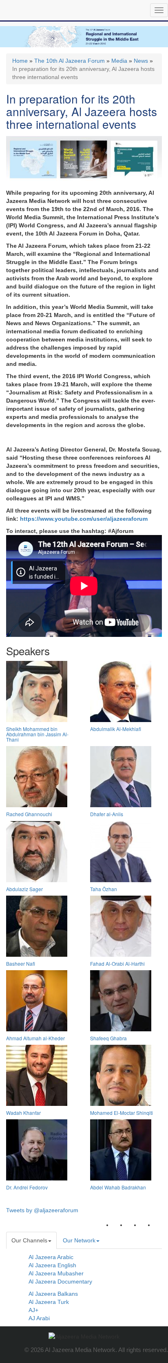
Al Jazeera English (52, 1265)
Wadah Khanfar (23, 1112)
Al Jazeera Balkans (53, 1293)
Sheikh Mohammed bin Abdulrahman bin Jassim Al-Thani (37, 734)
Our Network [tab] (79, 1240)
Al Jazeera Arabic (51, 1257)
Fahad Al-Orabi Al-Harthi (117, 963)
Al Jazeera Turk (49, 1302)
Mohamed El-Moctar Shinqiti (121, 1112)
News (141, 60)
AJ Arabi (39, 1318)
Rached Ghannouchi (29, 813)
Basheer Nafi (20, 963)
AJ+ (33, 1310)
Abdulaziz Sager (24, 888)
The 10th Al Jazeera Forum (69, 60)
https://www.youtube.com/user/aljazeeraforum (84, 518)
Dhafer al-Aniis (106, 813)
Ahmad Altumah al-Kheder (35, 1038)
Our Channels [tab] (29, 1240)
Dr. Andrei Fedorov (27, 1187)
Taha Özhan (103, 888)
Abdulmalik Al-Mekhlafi (115, 728)
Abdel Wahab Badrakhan (118, 1187)
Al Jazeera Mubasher (56, 1273)
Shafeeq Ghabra (108, 1038)
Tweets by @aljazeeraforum (42, 1210)
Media (119, 60)
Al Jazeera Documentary (60, 1281)
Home (20, 60)
